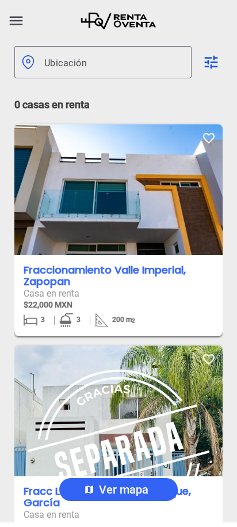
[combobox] (113, 62)
